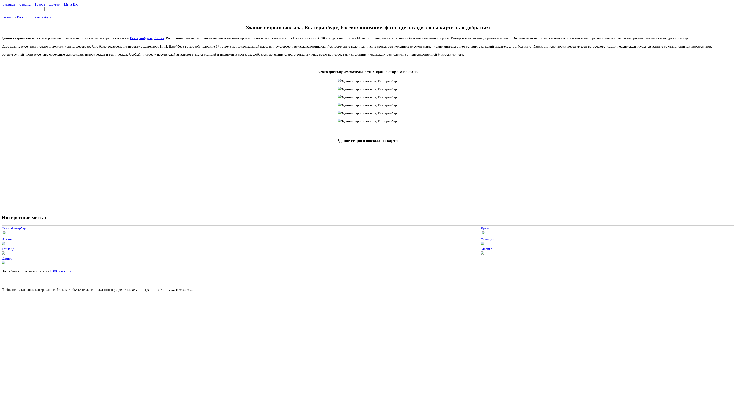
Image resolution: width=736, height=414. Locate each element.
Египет (7, 258)
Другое (54, 4)
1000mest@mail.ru (63, 271)
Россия (22, 17)
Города (40, 4)
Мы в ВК (71, 4)
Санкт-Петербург (14, 228)
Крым (485, 228)
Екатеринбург (41, 17)
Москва (486, 248)
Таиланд (8, 248)
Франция (487, 239)
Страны (25, 4)
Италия (7, 239)
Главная (9, 4)
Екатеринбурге (141, 38)
